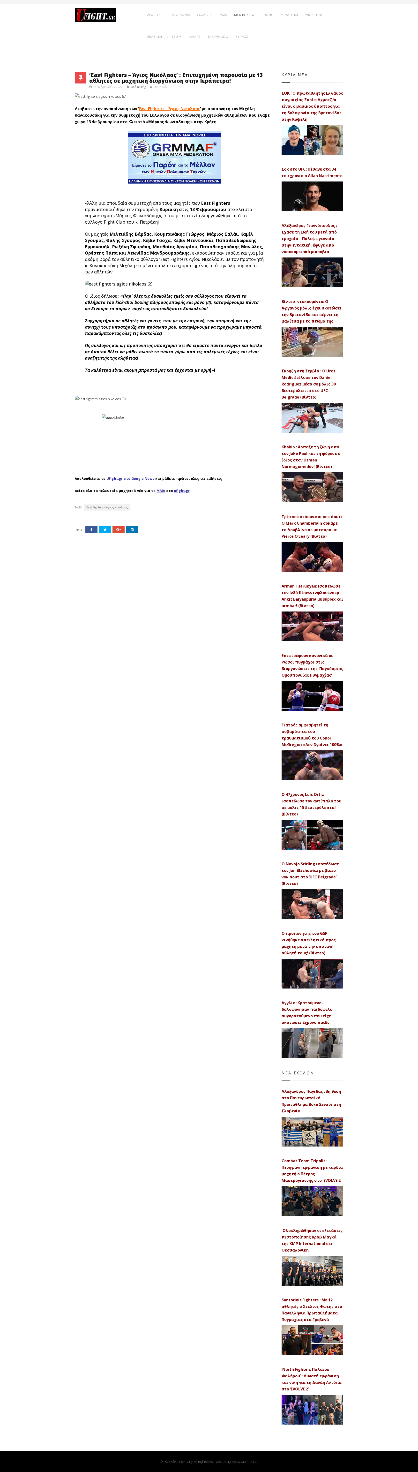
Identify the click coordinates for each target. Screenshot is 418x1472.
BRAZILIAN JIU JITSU (162, 37)
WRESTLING (314, 15)
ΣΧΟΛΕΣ (203, 15)
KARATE (194, 37)
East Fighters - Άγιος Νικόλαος (107, 507)
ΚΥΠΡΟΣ (242, 37)
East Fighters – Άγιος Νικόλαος (169, 108)
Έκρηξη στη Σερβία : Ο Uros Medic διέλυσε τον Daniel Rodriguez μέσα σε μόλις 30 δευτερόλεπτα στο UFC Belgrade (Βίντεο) (309, 384)
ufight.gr (182, 490)
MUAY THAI (289, 15)
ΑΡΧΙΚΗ (152, 15)
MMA (223, 15)
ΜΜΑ (161, 490)
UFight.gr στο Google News (130, 478)
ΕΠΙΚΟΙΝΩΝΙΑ (179, 15)
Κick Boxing (138, 87)
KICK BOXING (244, 15)
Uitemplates (249, 1461)
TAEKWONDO (218, 37)
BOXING (267, 15)
